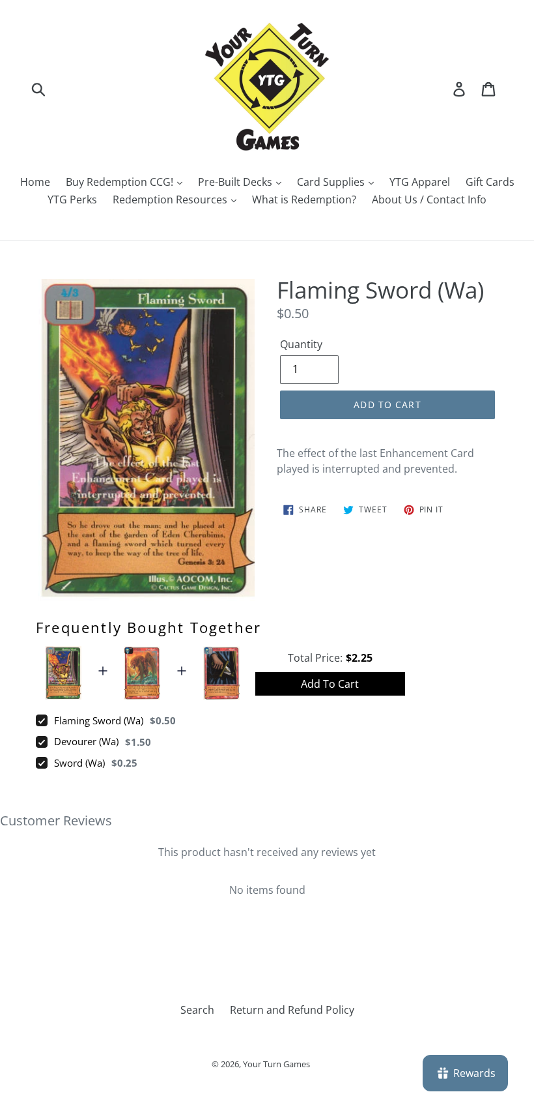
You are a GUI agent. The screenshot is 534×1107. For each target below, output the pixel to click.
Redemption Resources (171, 199)
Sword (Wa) (79, 762)
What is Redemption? (304, 199)
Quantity (301, 344)
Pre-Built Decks (236, 182)
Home (35, 182)
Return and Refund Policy (292, 1010)
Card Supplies (332, 182)
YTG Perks (72, 199)
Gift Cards (490, 182)
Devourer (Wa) (86, 741)
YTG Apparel (419, 182)
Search (197, 1010)
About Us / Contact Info (429, 199)
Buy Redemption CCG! (121, 182)
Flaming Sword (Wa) (98, 720)
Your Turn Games (276, 1064)
